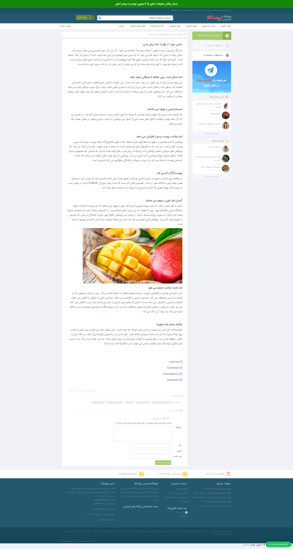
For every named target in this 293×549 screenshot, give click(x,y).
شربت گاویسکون (66, 541)
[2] (105, 142)
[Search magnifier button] (100, 18)
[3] (180, 374)
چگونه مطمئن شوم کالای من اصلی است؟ (216, 501)
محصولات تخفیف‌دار (213, 55)
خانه (184, 34)
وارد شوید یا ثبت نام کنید (180, 10)
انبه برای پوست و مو (142, 402)
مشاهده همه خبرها (212, 133)
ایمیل (179, 450)
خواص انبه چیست (98, 402)
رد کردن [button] (246, 545)
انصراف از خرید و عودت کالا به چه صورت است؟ (214, 505)
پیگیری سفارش (65, 26)
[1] (177, 51)
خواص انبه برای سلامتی (115, 402)
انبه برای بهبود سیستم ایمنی (161, 402)
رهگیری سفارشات (182, 488)
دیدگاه (177, 427)
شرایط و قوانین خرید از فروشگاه (177, 497)
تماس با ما (184, 501)
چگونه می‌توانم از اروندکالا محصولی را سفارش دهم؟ (213, 493)
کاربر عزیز (224, 10)
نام (180, 445)
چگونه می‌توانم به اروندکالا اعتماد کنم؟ (218, 488)
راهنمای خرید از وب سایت (178, 493)
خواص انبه (129, 402)
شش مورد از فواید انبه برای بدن (165, 34)
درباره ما (86, 541)
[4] (104, 307)
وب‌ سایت (177, 456)
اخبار (179, 34)
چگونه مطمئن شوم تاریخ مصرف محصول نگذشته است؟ (211, 497)
